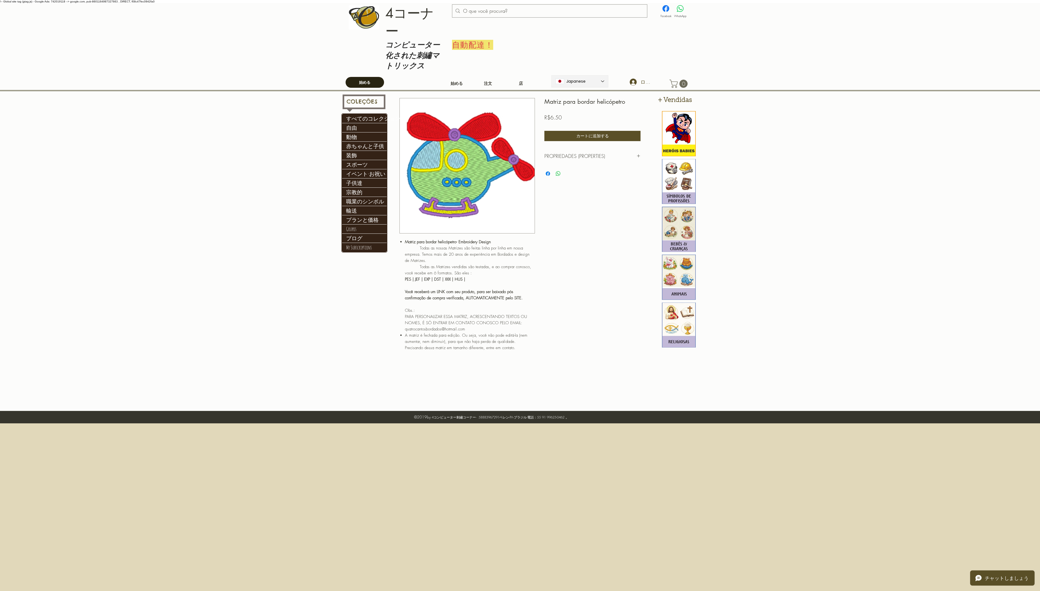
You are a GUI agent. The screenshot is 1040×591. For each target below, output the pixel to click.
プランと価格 (362, 219)
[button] (680, 84)
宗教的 (354, 192)
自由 (351, 127)
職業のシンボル (365, 201)
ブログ (354, 238)
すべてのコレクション (366, 118)
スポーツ (357, 164)
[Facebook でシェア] (548, 173)
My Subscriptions (359, 247)
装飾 (351, 155)
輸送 (351, 210)
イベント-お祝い (365, 173)
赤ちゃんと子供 (365, 146)
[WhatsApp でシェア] (558, 173)
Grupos (351, 229)
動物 (351, 137)
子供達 (354, 183)
